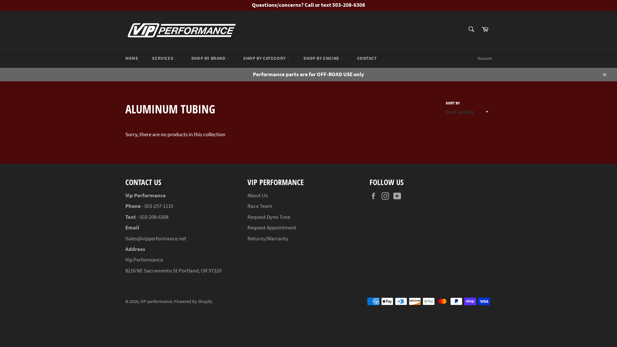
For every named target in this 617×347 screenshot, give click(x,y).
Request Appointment (271, 227)
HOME (131, 58)
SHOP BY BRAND (209, 58)
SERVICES (163, 58)
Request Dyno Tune (268, 216)
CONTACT (367, 58)
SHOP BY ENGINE (321, 58)
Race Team (259, 205)
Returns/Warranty (267, 238)
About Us (257, 195)
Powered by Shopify (193, 301)
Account (485, 58)
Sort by (453, 103)
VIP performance (156, 301)
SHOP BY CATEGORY (265, 58)
